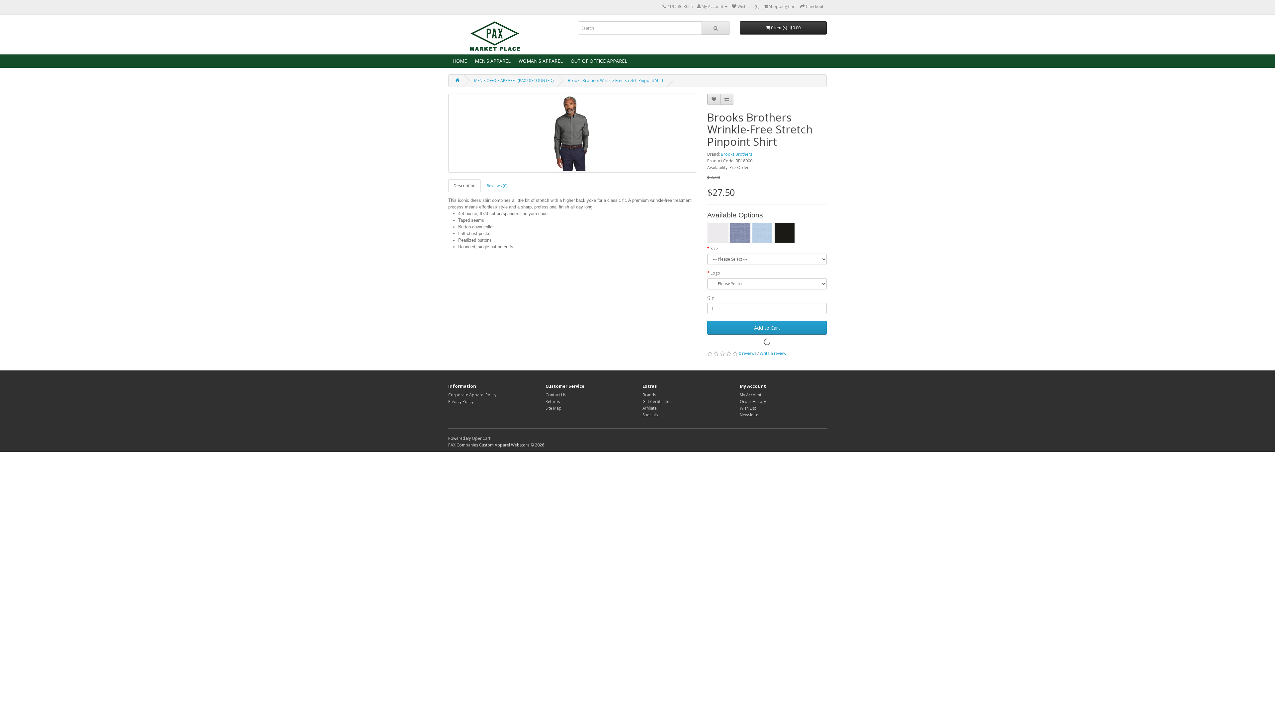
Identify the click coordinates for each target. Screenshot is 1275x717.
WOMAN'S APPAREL (540, 61)
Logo (715, 273)
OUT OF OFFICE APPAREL (598, 61)
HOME (459, 61)
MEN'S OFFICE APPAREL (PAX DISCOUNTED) (513, 80)
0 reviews (747, 353)
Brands (649, 395)
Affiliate (649, 408)
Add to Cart (767, 327)
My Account (750, 395)
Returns (553, 401)
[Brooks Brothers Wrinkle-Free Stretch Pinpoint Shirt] (572, 133)
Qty (710, 297)
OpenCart (481, 438)
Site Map (553, 408)
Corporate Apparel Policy (472, 395)
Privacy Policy (460, 401)
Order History (753, 401)
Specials (650, 415)
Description (464, 186)
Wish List (748, 408)
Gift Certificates (656, 401)
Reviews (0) (497, 186)
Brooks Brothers (736, 154)
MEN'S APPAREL (492, 61)
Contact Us (556, 395)
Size (714, 248)
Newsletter (750, 415)
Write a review (773, 353)
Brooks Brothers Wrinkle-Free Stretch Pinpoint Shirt (615, 80)
